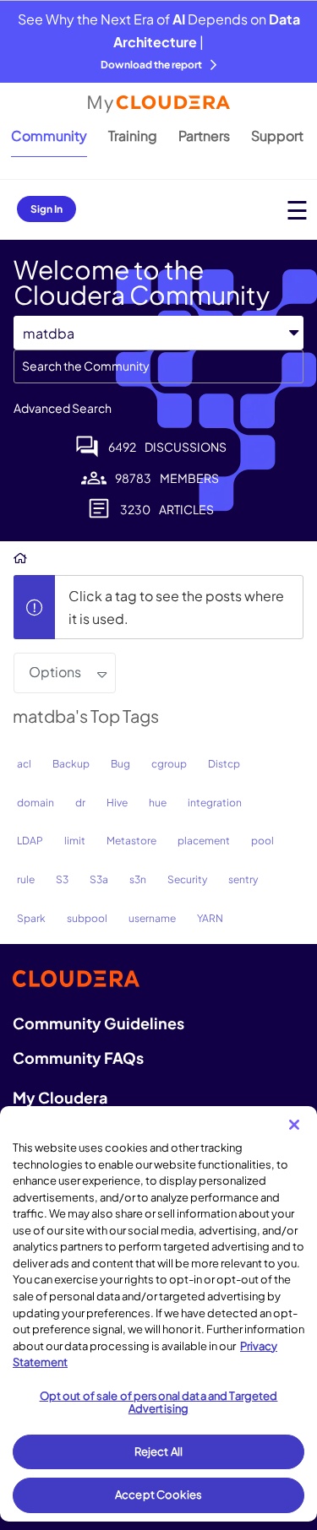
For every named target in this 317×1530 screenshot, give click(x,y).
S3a (99, 879)
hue (158, 802)
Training (132, 135)
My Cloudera (60, 1097)
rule (26, 879)
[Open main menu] (297, 209)
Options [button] (55, 672)
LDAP (30, 840)
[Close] (294, 1124)
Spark (31, 918)
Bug (120, 763)
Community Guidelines (98, 1023)
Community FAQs (78, 1057)
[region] (158, 1314)
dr (80, 802)
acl (24, 763)
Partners (204, 135)
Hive (117, 802)
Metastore (131, 840)
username (152, 918)
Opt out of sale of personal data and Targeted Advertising (159, 1402)
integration (215, 802)
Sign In (46, 209)
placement (204, 840)
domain (35, 802)
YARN (210, 918)
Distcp (224, 763)
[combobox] (158, 366)
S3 (62, 879)
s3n (137, 879)
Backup (71, 763)
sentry (243, 879)
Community (49, 135)
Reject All (158, 1451)
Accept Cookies (158, 1494)
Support (277, 135)
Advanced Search (63, 407)
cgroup (169, 763)
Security (187, 879)
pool (262, 840)
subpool (87, 918)
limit (74, 840)
